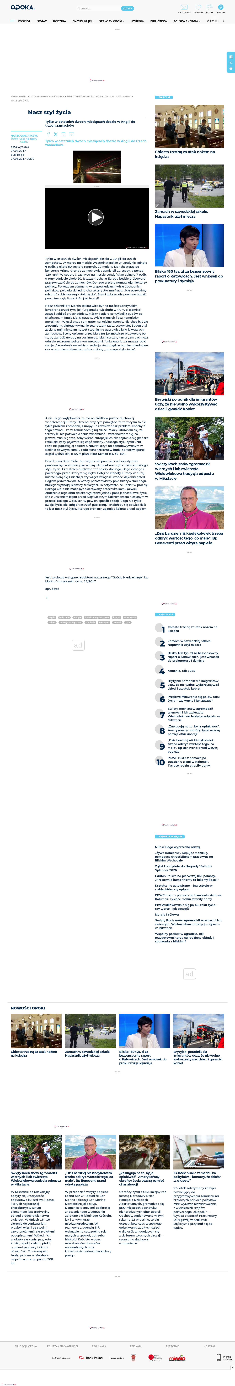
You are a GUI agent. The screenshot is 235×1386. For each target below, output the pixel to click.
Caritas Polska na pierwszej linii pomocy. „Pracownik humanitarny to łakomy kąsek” (187, 878)
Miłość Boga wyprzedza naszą (177, 847)
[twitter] (231, 62)
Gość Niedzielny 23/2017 (28, 140)
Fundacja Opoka (26, 1346)
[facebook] (231, 57)
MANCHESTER (130, 617)
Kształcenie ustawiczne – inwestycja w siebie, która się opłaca (184, 887)
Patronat (172, 1346)
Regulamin (99, 1346)
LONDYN (116, 617)
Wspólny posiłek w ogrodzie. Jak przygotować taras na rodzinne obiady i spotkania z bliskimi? (184, 937)
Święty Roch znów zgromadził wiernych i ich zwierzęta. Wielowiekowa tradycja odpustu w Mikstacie (188, 924)
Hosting (209, 1346)
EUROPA (77, 617)
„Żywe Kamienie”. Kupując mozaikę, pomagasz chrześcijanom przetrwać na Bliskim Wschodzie (184, 856)
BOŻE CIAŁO (64, 617)
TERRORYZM (104, 622)
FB (48, 134)
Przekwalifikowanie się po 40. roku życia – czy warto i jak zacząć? (186, 907)
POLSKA (52, 622)
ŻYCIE (127, 622)
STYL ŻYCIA (90, 622)
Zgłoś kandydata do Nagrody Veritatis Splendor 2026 (183, 868)
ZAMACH (117, 622)
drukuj (64, 134)
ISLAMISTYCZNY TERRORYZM (97, 617)
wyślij (72, 134)
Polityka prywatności (62, 1346)
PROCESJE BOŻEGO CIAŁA (71, 622)
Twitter (56, 134)
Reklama (136, 1346)
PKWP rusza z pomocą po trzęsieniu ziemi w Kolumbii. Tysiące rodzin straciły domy (188, 897)
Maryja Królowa (167, 914)
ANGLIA (52, 617)
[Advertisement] (117, 54)
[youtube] (231, 68)
